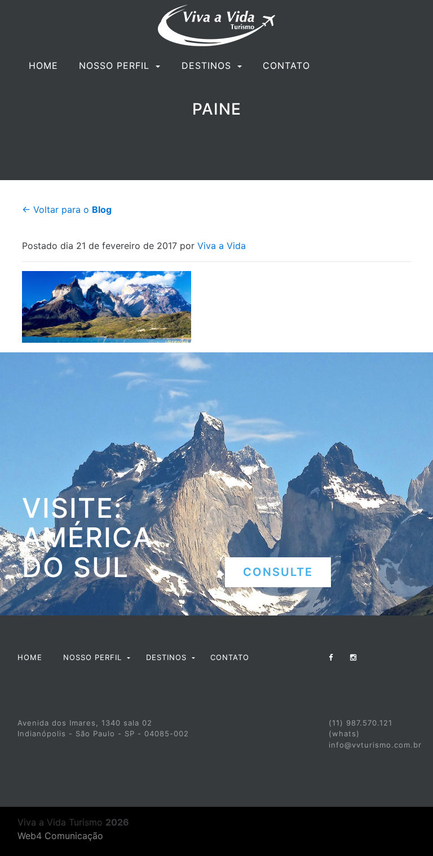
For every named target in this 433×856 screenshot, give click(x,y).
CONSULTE (278, 572)
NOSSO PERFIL (116, 65)
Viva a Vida (221, 245)
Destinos (208, 65)
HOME (43, 65)
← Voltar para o (67, 209)
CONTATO (286, 65)
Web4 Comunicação (60, 835)
